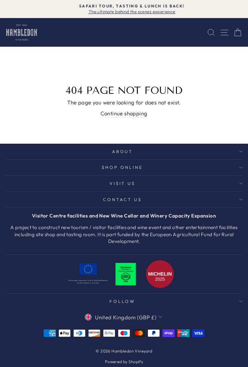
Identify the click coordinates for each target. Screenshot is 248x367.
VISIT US (122, 183)
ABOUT (122, 151)
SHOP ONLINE (122, 167)
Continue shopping (123, 113)
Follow (122, 301)
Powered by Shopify (124, 361)
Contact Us (122, 199)
